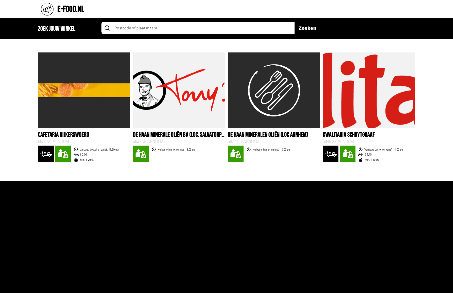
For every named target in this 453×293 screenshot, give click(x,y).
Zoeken (307, 28)
